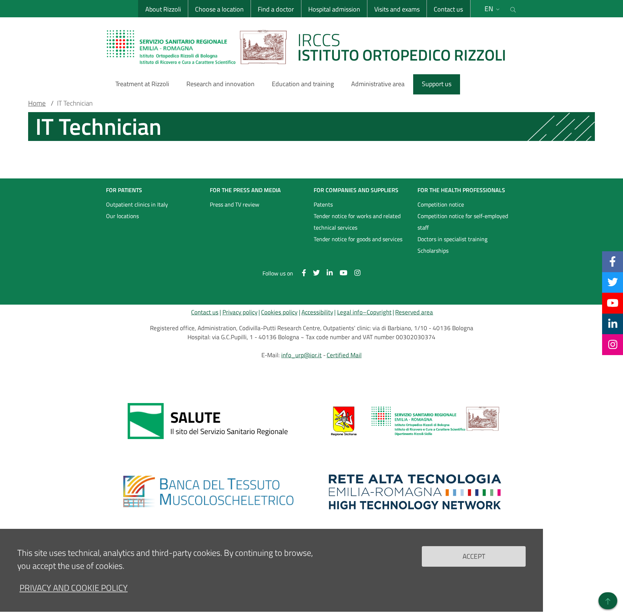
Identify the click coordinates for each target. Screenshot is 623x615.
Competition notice (440, 204)
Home (37, 103)
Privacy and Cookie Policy (73, 587)
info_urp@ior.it (301, 355)
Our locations (122, 216)
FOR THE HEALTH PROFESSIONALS (461, 190)
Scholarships (433, 250)
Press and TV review (234, 204)
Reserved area (414, 312)
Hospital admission (334, 9)
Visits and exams (397, 9)
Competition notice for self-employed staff (462, 222)
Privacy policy (239, 312)
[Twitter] (612, 282)
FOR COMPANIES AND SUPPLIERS (356, 190)
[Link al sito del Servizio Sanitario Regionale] (208, 421)
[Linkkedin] (612, 324)
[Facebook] (612, 261)
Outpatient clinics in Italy (137, 204)
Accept (474, 556)
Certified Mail (344, 355)
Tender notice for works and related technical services (357, 222)
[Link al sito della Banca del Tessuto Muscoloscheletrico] (208, 492)
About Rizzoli (163, 9)
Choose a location (219, 9)
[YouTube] (612, 303)
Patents (323, 204)
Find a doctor (276, 9)
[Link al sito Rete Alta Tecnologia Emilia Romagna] (415, 492)
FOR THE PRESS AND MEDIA (245, 190)
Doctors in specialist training (452, 239)
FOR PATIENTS (124, 190)
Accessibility (317, 312)
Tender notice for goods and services (358, 239)
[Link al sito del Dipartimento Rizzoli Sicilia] (415, 421)
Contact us (448, 9)
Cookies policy (279, 312)
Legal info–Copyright (364, 312)
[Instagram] (612, 344)
